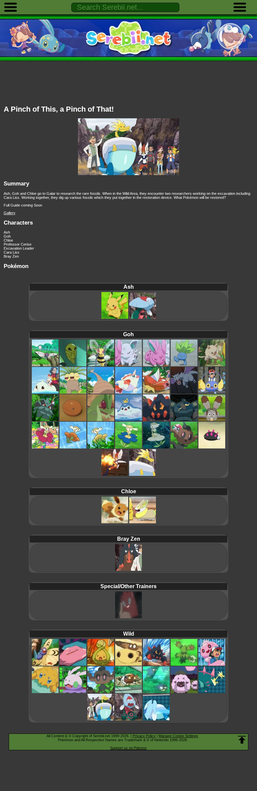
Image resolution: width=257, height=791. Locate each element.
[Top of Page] (242, 740)
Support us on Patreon (128, 748)
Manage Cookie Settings (178, 736)
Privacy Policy (144, 736)
